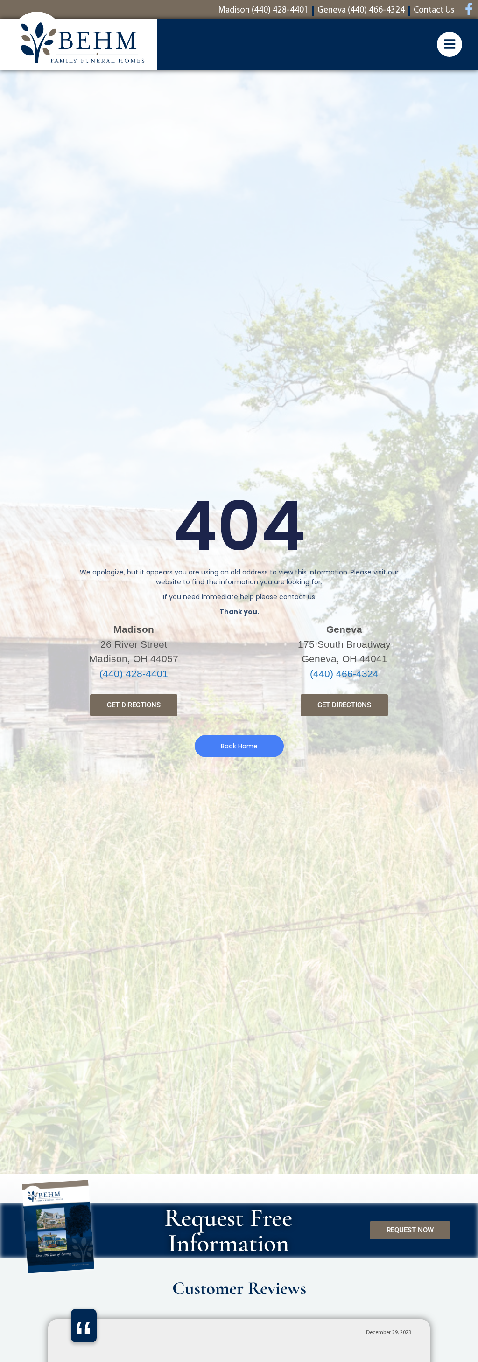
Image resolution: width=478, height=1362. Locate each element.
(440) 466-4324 (344, 673)
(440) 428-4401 (133, 673)
